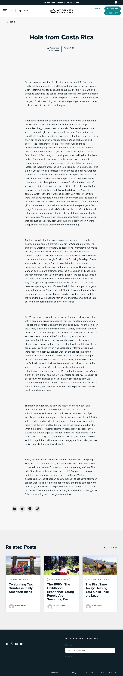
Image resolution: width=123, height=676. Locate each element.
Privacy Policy (90, 673)
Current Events (18, 579)
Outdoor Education (58, 579)
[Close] (116, 2)
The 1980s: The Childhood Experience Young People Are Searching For (60, 591)
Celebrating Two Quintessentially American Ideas (21, 588)
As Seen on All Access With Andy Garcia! (61, 2)
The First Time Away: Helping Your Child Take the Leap (97, 590)
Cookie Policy (100, 673)
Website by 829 (112, 673)
